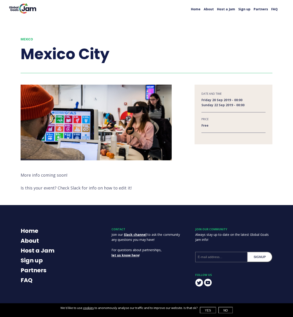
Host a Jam (226, 9)
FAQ (274, 9)
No (225, 310)
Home (196, 9)
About (209, 9)
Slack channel (135, 234)
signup (260, 257)
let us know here (125, 255)
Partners (261, 9)
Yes (208, 310)
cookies (88, 308)
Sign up (244, 9)
